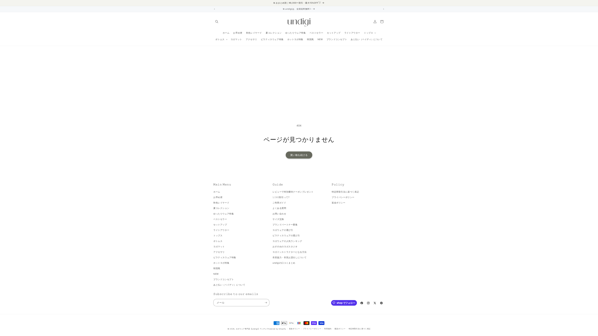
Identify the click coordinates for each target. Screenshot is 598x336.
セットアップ (220, 224)
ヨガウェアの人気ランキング (287, 241)
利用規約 (328, 329)
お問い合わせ (279, 213)
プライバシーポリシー (343, 197)
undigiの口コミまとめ (284, 262)
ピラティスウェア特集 (224, 257)
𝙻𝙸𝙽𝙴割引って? (281, 197)
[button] (216, 21)
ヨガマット (219, 246)
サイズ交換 (278, 219)
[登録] (265, 302)
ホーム (216, 191)
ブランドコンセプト (223, 279)
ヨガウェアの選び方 (283, 230)
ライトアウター (221, 230)
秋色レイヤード (221, 202)
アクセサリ (219, 252)
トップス (217, 235)
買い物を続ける (299, 155)
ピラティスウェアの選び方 (286, 235)
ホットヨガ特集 (221, 262)
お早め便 (217, 197)
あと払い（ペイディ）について (229, 284)
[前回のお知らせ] (214, 9)
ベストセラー (220, 219)
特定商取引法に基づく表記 (345, 191)
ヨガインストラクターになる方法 (290, 252)
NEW (216, 274)
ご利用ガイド (279, 202)
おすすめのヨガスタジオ (285, 246)
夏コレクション (221, 208)
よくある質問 (279, 208)
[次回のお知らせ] (383, 9)
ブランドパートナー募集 (285, 224)
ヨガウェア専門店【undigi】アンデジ (251, 329)
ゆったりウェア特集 (223, 213)
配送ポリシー (340, 329)
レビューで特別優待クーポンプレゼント (293, 191)
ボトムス (217, 241)
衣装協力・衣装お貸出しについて (290, 257)
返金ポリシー (338, 202)
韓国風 (216, 268)
